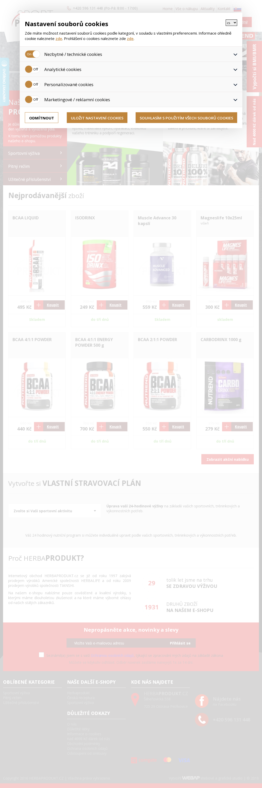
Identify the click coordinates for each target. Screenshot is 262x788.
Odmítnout (41, 117)
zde (59, 38)
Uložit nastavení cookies (97, 117)
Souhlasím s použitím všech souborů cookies (186, 117)
